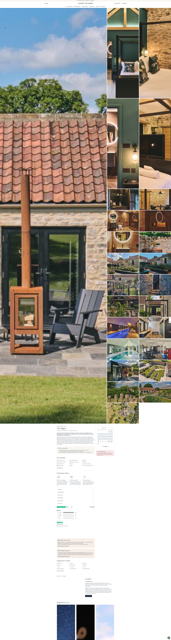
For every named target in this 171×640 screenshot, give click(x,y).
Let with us (102, 6)
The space (60, 489)
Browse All (70, 6)
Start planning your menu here (63, 546)
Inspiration (92, 6)
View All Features (60, 467)
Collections (84, 6)
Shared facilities (61, 492)
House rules (60, 503)
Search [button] (46, 3)
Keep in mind (60, 500)
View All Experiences (60, 570)
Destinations (77, 6)
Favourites (117, 3)
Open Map (70, 593)
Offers (97, 6)
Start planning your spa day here (63, 556)
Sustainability (60, 497)
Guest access (60, 495)
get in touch (92, 0)
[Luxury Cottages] (85, 3)
